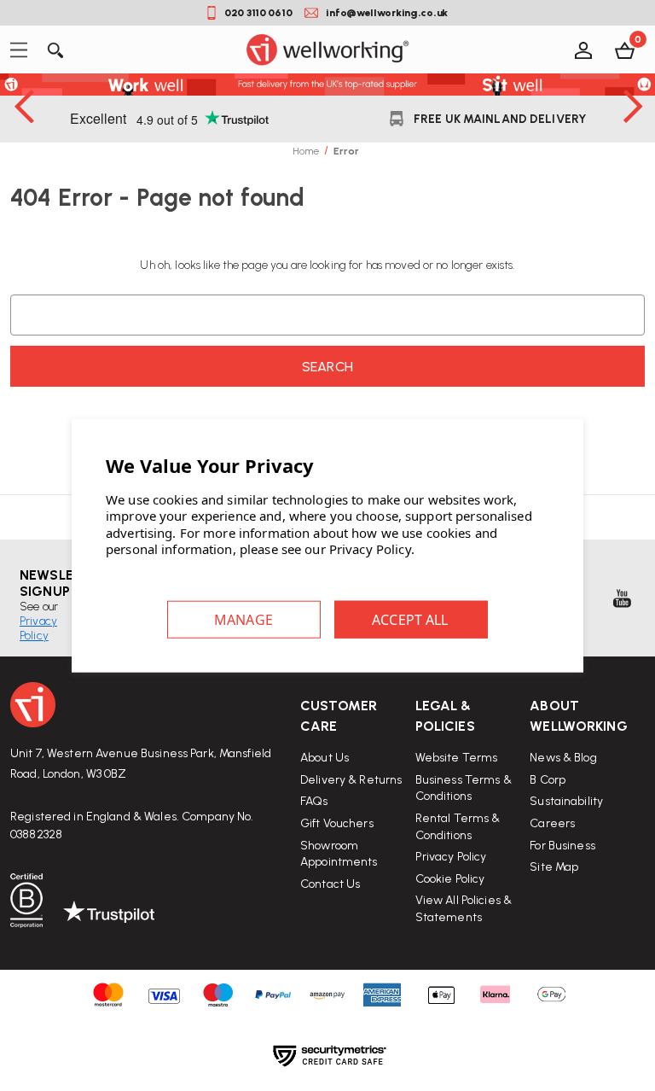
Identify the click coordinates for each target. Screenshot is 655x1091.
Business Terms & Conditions (463, 788)
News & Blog (563, 757)
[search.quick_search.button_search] (54, 49)
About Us (324, 757)
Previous (23, 106)
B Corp (547, 780)
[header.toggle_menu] (23, 49)
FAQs (314, 801)
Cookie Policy (450, 879)
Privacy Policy (451, 856)
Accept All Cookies (411, 619)
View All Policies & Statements (463, 909)
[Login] (582, 49)
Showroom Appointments (339, 854)
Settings (244, 619)
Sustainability (566, 801)
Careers (552, 823)
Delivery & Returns (351, 780)
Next (632, 106)
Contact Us (330, 884)
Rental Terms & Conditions (458, 827)
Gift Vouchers (337, 823)
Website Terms (456, 757)
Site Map (554, 867)
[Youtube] (622, 598)
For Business (562, 845)
